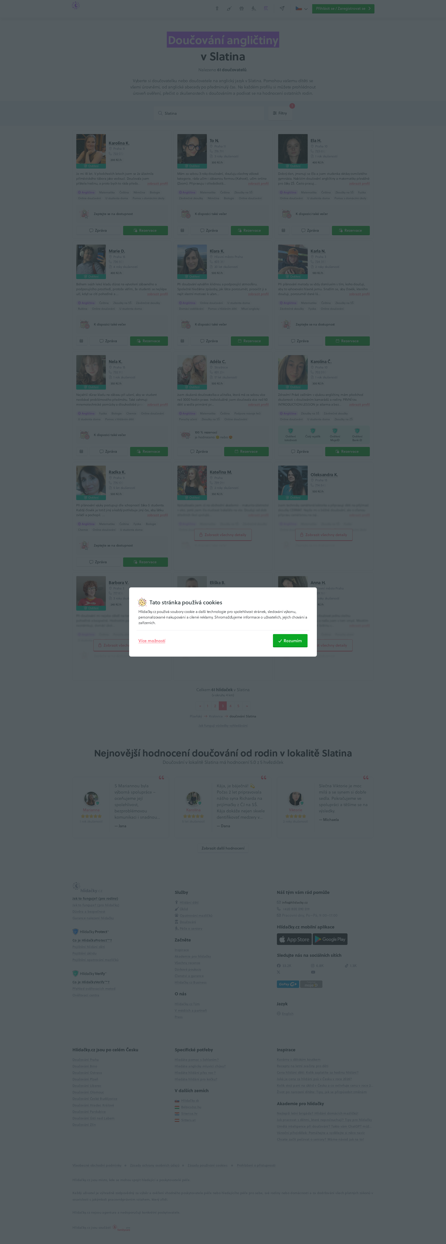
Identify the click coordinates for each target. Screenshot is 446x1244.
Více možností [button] (151, 641)
